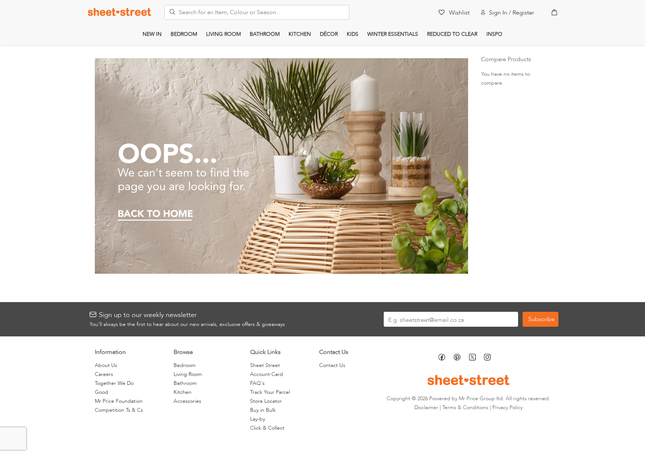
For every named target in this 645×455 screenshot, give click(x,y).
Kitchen (300, 34)
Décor (329, 34)
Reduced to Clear (452, 34)
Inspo (494, 34)
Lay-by (257, 419)
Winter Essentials (392, 34)
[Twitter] (476, 357)
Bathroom (265, 34)
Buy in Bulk (263, 410)
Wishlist (459, 13)
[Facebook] (446, 358)
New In (152, 34)
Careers (104, 374)
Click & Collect (267, 428)
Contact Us (332, 365)
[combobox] (256, 12)
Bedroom (184, 34)
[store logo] (119, 12)
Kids (352, 34)
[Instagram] (491, 358)
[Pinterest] (461, 358)
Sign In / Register (511, 13)
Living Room (223, 34)
